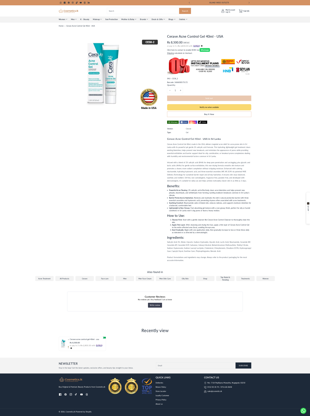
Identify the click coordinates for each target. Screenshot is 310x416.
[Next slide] (249, 2)
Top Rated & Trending (225, 278)
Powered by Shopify (83, 412)
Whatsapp (205, 50)
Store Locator (161, 391)
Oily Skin (185, 279)
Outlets (182, 19)
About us (159, 404)
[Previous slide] (189, 2)
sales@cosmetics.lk (214, 391)
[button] (244, 11)
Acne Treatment (44, 279)
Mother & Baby (127, 19)
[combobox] (149, 11)
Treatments (245, 279)
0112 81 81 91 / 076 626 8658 (219, 387)
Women (62, 19)
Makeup (96, 19)
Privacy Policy (161, 400)
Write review (155, 305)
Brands (143, 19)
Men (73, 19)
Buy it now (209, 114)
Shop (205, 279)
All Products (64, 279)
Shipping (170, 53)
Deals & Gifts (157, 19)
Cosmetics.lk (70, 412)
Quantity (171, 85)
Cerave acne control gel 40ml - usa (84, 339)
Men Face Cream (144, 279)
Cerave (84, 279)
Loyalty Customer (162, 395)
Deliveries (159, 383)
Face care (104, 279)
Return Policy (161, 387)
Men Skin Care (165, 279)
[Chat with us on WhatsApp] (303, 411)
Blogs (171, 19)
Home (61, 26)
